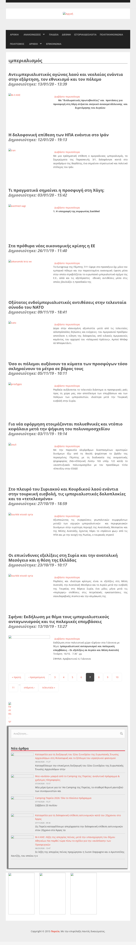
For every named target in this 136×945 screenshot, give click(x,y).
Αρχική (14, 34)
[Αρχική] (68, 13)
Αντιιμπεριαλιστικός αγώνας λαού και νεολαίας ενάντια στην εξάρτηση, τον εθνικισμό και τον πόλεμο (65, 77)
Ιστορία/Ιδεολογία (85, 34)
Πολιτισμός (17, 44)
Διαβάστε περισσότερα (67, 96)
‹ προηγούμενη (37, 677)
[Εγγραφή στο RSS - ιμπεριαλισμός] (68, 712)
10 (117, 677)
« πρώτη (16, 677)
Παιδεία (54, 34)
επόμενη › (29, 687)
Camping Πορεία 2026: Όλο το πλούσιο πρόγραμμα (63, 798)
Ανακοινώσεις (32, 34)
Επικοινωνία (53, 44)
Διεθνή (66, 34)
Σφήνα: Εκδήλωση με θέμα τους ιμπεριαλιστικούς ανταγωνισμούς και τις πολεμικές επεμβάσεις (58, 619)
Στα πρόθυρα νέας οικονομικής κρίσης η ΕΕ (51, 245)
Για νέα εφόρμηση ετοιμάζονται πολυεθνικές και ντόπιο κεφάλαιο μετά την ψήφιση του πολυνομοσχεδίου (65, 426)
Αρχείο (33, 44)
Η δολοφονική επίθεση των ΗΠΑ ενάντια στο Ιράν (58, 134)
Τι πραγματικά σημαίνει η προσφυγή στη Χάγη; (56, 190)
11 (13, 687)
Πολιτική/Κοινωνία (111, 34)
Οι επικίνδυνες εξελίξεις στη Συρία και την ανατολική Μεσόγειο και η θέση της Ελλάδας (63, 557)
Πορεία (55, 931)
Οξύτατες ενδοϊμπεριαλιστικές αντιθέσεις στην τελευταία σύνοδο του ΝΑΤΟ (67, 305)
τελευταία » (48, 687)
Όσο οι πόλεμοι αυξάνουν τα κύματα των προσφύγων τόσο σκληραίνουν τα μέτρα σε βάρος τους (67, 366)
